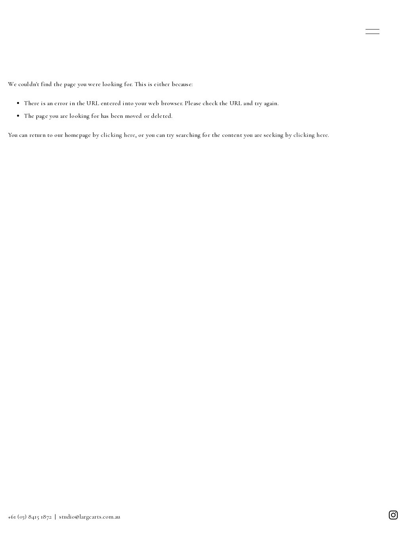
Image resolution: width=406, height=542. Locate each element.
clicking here (118, 135)
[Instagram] (393, 515)
